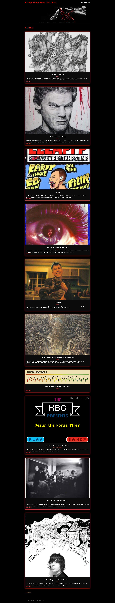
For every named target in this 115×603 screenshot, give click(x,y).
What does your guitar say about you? (57, 386)
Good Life (50, 21)
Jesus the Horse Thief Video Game (57, 446)
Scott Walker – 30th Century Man (57, 247)
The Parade (57, 302)
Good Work (61, 21)
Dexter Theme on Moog (57, 137)
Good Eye (71, 21)
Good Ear (66, 21)
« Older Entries (28, 592)
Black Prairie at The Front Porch (57, 501)
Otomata (57, 192)
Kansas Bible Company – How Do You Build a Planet (57, 357)
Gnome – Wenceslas (57, 74)
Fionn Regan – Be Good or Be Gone (57, 580)
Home (40, 21)
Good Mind (55, 21)
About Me (44, 21)
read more (28, 81)
